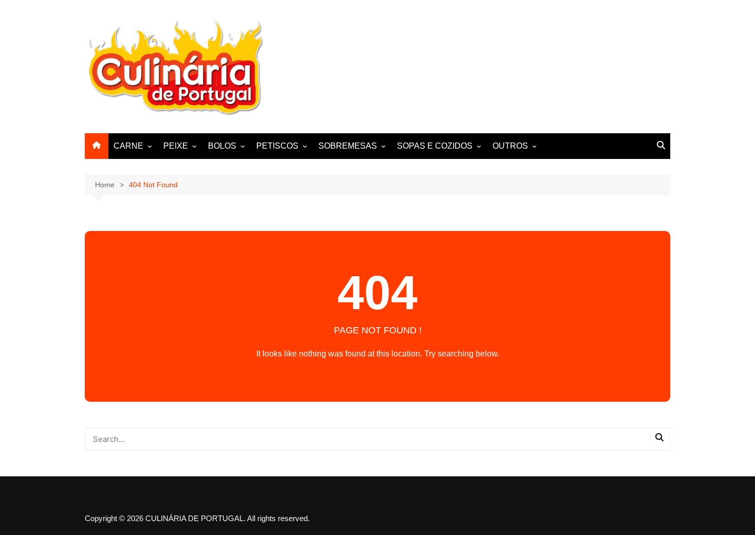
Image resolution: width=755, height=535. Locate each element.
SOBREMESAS (347, 145)
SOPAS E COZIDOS (435, 145)
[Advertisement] (483, 65)
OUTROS (510, 145)
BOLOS (222, 145)
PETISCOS (277, 145)
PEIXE (175, 145)
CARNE (128, 145)
